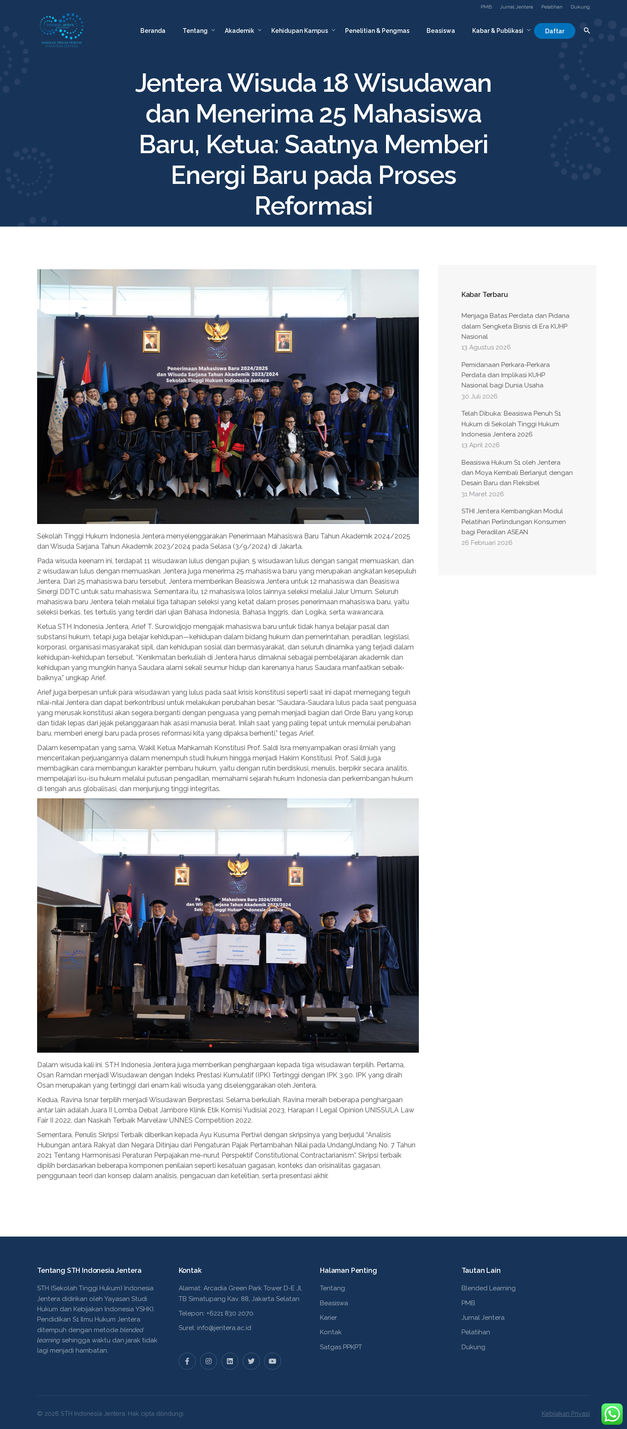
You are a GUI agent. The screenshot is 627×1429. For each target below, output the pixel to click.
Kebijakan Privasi (566, 1413)
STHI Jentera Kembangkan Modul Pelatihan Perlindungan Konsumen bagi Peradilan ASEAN (514, 521)
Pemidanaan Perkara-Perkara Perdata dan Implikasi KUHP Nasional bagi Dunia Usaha (506, 375)
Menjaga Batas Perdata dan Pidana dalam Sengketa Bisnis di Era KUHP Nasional (515, 326)
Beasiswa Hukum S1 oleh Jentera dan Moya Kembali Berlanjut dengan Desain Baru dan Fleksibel (517, 473)
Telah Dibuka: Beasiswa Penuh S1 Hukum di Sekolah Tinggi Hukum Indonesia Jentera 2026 (511, 424)
